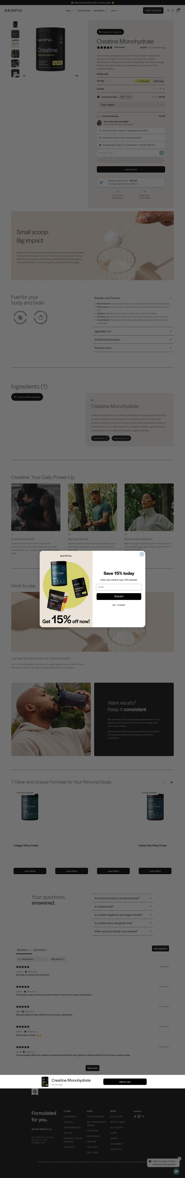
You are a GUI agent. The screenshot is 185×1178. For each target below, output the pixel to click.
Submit (119, 596)
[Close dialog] (142, 554)
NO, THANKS (119, 605)
